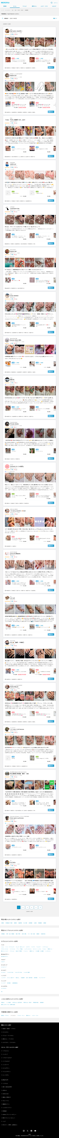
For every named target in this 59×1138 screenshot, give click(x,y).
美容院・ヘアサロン (5, 1015)
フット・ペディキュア (9, 946)
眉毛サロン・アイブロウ (8, 1039)
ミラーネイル (12, 949)
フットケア (3, 983)
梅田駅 (15, 922)
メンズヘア (5, 1054)
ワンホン (44, 949)
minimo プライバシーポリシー (9, 1114)
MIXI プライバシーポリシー (9, 1118)
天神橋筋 (3, 933)
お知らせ (5, 1090)
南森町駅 (20, 922)
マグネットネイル (4, 949)
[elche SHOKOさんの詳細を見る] (29, 313)
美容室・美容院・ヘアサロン (9, 1028)
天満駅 (2, 922)
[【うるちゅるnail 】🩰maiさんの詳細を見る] (29, 528)
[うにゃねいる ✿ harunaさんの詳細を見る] (29, 747)
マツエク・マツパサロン (8, 1035)
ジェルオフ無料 (27, 972)
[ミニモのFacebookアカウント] (31, 1131)
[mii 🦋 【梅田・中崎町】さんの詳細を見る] (29, 660)
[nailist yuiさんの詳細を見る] (29, 181)
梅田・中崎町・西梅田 (19, 10)
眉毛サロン (28, 1015)
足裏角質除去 (15, 983)
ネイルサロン (7, 10)
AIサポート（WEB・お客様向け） (10, 1124)
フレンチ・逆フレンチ (20, 946)
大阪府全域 (43, 933)
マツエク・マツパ (21, 1015)
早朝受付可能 (35, 1002)
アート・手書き (20, 949)
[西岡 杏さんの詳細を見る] (29, 397)
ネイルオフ (3, 972)
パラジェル (12, 951)
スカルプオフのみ (18, 972)
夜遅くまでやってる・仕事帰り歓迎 (8, 1004)
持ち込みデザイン (4, 956)
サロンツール (6, 1100)
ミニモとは (5, 1083)
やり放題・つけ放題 (39, 951)
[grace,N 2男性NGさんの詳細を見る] (29, 571)
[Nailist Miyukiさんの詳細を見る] (29, 703)
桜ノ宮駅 (25, 922)
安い (2, 991)
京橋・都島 (24, 933)
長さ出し (17, 977)
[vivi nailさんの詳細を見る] (29, 615)
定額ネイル (32, 951)
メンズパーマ (6, 1064)
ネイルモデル (3, 988)
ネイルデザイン (6, 1068)
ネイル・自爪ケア (10, 977)
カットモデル (6, 1075)
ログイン (56, 2)
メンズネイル (47, 951)
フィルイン (26, 951)
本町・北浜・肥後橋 (10, 933)
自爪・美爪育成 (29, 977)
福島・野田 (18, 933)
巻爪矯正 (9, 983)
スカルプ (3, 961)
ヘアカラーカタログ (7, 1057)
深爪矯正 (35, 977)
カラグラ (28, 946)
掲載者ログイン (6, 1104)
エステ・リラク (35, 1015)
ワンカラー (39, 946)
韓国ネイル (50, 949)
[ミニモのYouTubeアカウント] (35, 1131)
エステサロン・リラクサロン (9, 1042)
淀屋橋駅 (30, 922)
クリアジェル (45, 946)
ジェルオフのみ (10, 972)
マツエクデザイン (7, 1071)
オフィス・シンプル (37, 949)
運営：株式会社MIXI (7, 1087)
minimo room (6, 1093)
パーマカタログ (6, 1061)
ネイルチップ (3, 967)
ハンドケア (3, 977)
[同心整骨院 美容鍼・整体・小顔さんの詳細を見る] (29, 791)
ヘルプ (4, 1121)
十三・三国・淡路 (31, 933)
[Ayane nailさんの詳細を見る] (29, 269)
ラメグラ (33, 946)
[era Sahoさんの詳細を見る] (29, 880)
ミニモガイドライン (7, 1107)
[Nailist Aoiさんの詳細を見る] (29, 93)
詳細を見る (51, 67)
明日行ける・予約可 (27, 1002)
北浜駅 (35, 922)
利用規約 (5, 1111)
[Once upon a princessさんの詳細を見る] (29, 835)
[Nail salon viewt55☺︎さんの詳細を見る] (29, 48)
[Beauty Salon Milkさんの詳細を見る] (29, 355)
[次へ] (40, 907)
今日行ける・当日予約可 (17, 1002)
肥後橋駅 (40, 922)
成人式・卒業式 (19, 951)
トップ (2, 10)
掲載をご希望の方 (7, 1097)
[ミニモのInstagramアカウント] (24, 1131)
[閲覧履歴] (51, 3)
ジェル (2, 946)
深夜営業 (41, 1002)
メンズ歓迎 (8, 1002)
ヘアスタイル (6, 1050)
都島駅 (44, 922)
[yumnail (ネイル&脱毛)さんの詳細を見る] (29, 484)
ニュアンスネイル (27, 949)
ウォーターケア (42, 977)
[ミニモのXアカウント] (27, 1131)
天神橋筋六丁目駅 (8, 922)
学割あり (3, 1002)
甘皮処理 (22, 977)
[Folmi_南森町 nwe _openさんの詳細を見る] (29, 137)
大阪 (12, 10)
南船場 (38, 933)
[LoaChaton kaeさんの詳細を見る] (29, 225)
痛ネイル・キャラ (4, 951)
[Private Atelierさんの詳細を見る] (29, 440)
